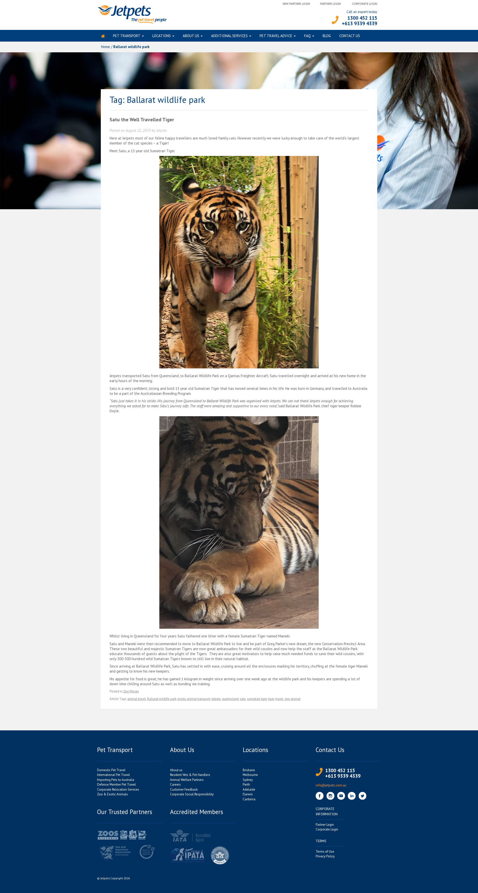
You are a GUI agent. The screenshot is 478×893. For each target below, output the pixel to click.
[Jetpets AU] (132, 13)
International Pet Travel (113, 775)
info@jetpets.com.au (331, 785)
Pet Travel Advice (276, 35)
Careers (175, 784)
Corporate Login (364, 3)
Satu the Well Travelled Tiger (142, 119)
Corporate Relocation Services (118, 789)
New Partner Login (296, 3)
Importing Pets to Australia (115, 780)
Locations (161, 35)
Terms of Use (325, 851)
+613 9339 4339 (359, 23)
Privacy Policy (325, 856)
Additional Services (229, 35)
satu (243, 699)
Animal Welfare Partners (187, 780)
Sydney (248, 780)
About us (191, 35)
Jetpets (161, 130)
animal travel (136, 699)
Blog (327, 35)
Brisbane (249, 770)
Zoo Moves (131, 691)
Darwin (248, 794)
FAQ (307, 35)
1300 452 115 (362, 18)
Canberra (249, 799)
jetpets (216, 699)
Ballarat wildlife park (161, 699)
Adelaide (249, 789)
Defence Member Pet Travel (116, 784)
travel (279, 699)
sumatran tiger (257, 699)
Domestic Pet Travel (111, 770)
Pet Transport (126, 35)
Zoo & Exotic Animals (112, 794)
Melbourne (250, 775)
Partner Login (330, 3)
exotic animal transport (194, 699)
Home (105, 46)
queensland (230, 699)
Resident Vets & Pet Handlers (190, 775)
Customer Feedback (184, 789)
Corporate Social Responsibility (192, 794)
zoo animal (292, 699)
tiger (271, 699)
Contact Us (349, 35)
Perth (246, 784)
